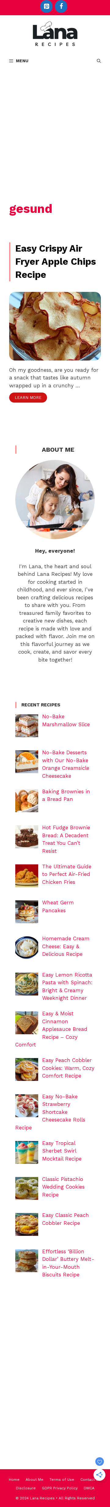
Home (14, 1479)
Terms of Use (62, 1479)
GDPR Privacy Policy (60, 1488)
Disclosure (26, 1488)
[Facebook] (61, 6)
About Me (34, 1479)
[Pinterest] (46, 6)
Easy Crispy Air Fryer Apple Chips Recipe (55, 261)
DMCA (89, 1488)
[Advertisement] (55, 127)
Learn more (28, 397)
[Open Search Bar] (99, 61)
